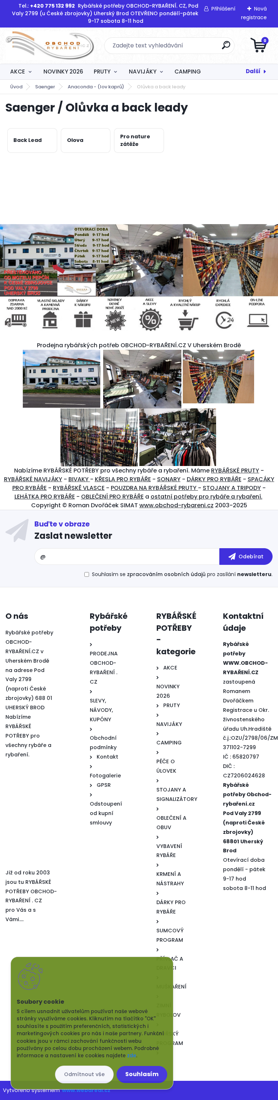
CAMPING (187, 71)
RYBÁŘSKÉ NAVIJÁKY (33, 479)
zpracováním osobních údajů (166, 574)
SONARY (169, 479)
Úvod (16, 86)
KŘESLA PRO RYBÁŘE (123, 479)
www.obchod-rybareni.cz (176, 505)
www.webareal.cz (86, 1090)
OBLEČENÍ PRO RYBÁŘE (112, 496)
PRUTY (102, 71)
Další (253, 71)
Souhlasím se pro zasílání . (182, 574)
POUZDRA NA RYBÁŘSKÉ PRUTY (154, 488)
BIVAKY (79, 479)
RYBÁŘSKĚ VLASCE (79, 488)
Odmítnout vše (84, 1074)
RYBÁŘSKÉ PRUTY (235, 470)
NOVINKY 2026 (63, 71)
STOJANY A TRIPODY (232, 488)
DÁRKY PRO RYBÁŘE (214, 479)
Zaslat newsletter (73, 536)
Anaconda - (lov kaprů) (96, 86)
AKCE (17, 71)
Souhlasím (142, 1074)
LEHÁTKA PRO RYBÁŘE (44, 496)
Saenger (45, 86)
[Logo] (49, 46)
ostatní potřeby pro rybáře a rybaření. (206, 496)
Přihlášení (223, 8)
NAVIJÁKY (142, 71)
